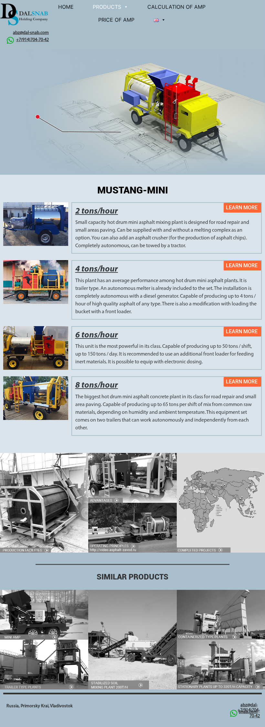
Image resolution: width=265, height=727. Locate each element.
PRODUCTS (107, 7)
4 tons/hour (96, 269)
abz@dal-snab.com (31, 32)
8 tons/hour (96, 385)
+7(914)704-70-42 (32, 40)
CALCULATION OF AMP (176, 7)
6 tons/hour (96, 335)
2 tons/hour (96, 211)
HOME (66, 7)
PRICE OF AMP (116, 20)
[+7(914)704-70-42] (10, 40)
